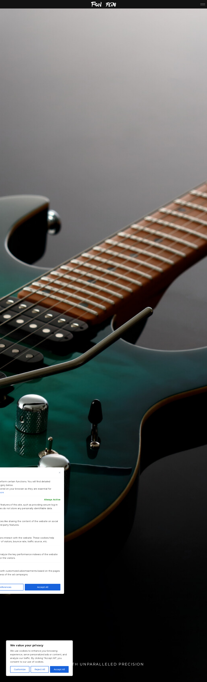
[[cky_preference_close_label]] (59, 472)
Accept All (59, 669)
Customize (20, 669)
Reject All (40, 669)
